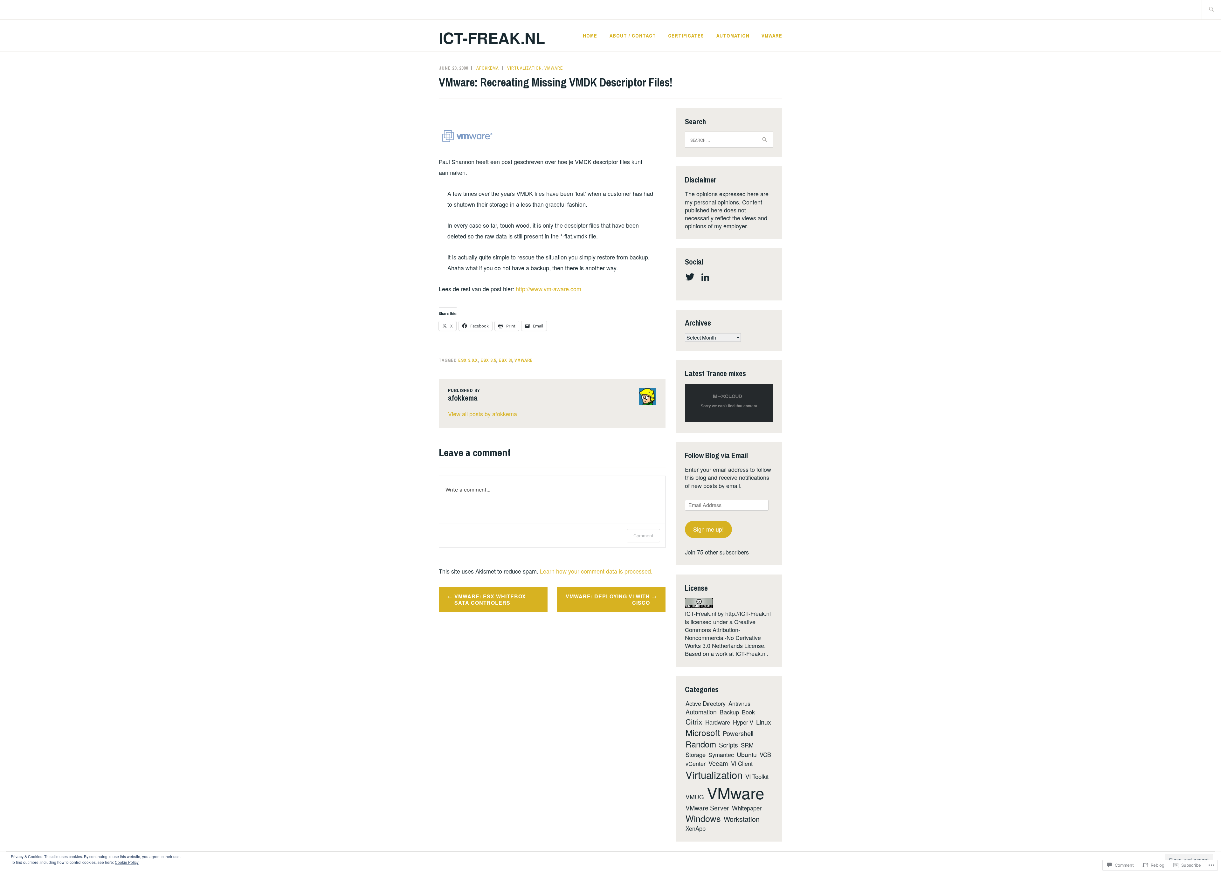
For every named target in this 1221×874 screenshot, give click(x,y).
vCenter (696, 763)
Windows (703, 818)
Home (590, 35)
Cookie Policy (127, 862)
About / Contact (633, 35)
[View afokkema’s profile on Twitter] (691, 277)
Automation (732, 35)
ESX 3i (505, 360)
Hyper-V (743, 722)
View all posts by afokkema (482, 413)
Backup (729, 711)
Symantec (721, 754)
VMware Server (707, 807)
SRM (747, 745)
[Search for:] (1211, 9)
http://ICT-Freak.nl (748, 613)
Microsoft (703, 732)
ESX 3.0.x (468, 360)
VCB (765, 754)
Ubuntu (747, 754)
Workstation (742, 819)
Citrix (694, 721)
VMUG (695, 796)
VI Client (742, 763)
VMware (772, 35)
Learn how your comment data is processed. (596, 571)
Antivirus (739, 703)
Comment (643, 535)
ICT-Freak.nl (492, 38)
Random (701, 744)
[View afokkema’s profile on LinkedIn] (706, 277)
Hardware (717, 722)
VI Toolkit (757, 776)
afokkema (487, 68)
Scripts (728, 744)
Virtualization (524, 68)
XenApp (696, 828)
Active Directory (706, 703)
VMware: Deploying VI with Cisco (608, 600)
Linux (763, 721)
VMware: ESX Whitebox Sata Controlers (490, 600)
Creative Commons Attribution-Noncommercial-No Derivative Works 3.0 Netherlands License (724, 633)
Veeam (718, 763)
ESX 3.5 (488, 360)
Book (748, 712)
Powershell (738, 733)
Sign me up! (708, 529)
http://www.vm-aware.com (548, 289)
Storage (696, 754)
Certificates (686, 35)
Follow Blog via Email (716, 455)
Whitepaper (747, 807)
